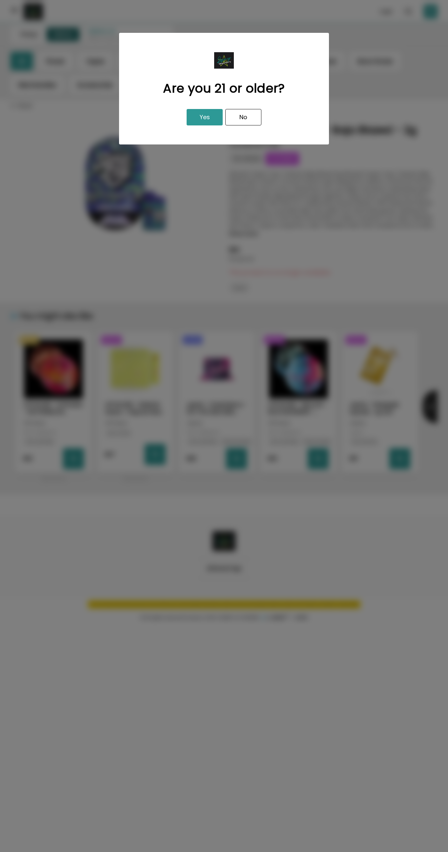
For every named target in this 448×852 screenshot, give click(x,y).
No (243, 117)
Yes (205, 117)
